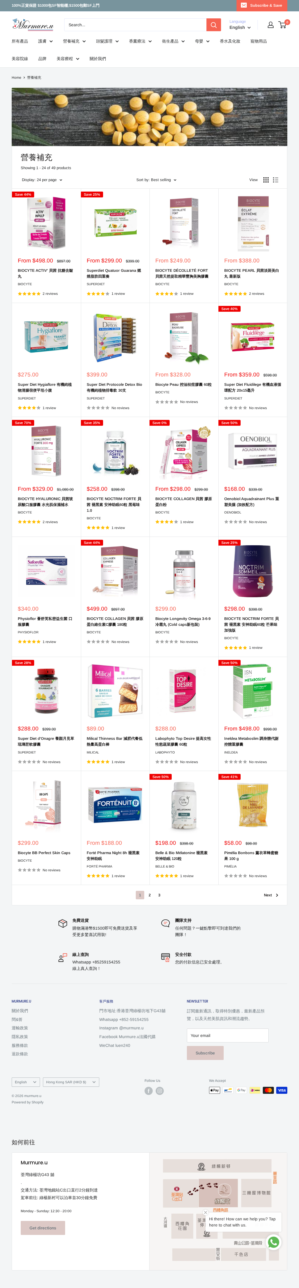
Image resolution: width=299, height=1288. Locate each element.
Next (268, 895)
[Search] (213, 24)
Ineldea (231, 752)
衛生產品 (170, 41)
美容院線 (20, 58)
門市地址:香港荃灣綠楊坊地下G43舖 (132, 1010)
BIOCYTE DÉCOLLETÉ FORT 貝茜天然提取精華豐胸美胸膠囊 (181, 273)
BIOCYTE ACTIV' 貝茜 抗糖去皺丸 (45, 273)
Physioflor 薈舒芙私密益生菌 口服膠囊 (45, 621)
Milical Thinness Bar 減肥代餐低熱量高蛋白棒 (114, 741)
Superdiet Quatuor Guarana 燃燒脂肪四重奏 (114, 273)
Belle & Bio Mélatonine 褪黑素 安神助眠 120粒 (181, 856)
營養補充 (71, 41)
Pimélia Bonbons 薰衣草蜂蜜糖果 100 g (251, 856)
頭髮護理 (104, 41)
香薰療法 (137, 41)
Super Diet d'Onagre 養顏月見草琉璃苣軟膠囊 (46, 741)
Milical (93, 752)
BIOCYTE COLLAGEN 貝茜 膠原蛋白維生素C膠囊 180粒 (115, 621)
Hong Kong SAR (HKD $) (66, 1082)
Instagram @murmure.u (121, 1028)
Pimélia (230, 866)
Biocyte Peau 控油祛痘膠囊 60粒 (183, 384)
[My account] (271, 25)
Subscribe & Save (266, 5)
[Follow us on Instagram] (160, 1091)
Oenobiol (232, 512)
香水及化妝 (230, 41)
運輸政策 (20, 1028)
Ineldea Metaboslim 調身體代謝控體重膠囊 (251, 741)
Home (16, 78)
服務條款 (20, 1045)
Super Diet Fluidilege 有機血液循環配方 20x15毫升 (252, 387)
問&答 (17, 1019)
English (21, 1082)
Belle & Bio (164, 866)
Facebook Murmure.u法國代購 (127, 1036)
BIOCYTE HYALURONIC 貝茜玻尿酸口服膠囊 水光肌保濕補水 (45, 502)
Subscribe (205, 1053)
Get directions (42, 1228)
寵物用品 (259, 41)
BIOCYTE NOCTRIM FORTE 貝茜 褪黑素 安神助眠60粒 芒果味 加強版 (251, 624)
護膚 (42, 41)
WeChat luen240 (114, 1045)
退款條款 (20, 1054)
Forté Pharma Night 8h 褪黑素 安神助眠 (113, 856)
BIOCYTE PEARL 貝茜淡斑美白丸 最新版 (251, 273)
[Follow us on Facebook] (149, 1091)
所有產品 (20, 41)
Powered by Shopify (28, 1102)
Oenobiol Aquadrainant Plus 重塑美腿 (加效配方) (251, 502)
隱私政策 (20, 1036)
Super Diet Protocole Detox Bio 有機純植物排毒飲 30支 (114, 387)
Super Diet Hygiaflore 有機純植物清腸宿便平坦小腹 (45, 387)
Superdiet (96, 284)
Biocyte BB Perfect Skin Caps (44, 853)
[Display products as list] (275, 180)
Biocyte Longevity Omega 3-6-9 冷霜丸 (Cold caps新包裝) (183, 621)
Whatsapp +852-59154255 (124, 1019)
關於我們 (98, 58)
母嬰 (199, 41)
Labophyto (165, 752)
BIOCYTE (25, 284)
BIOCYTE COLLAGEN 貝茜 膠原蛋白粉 (183, 502)
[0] (282, 24)
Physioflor (28, 632)
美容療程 (65, 58)
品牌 (42, 58)
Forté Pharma (99, 866)
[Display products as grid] (266, 180)
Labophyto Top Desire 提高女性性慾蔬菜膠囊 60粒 (183, 741)
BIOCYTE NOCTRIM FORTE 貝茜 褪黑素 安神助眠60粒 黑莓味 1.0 (114, 505)
